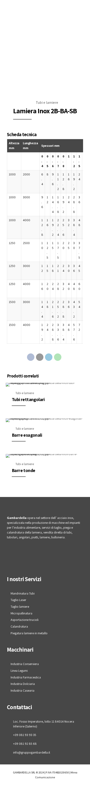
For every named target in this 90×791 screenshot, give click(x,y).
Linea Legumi (19, 670)
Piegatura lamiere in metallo (29, 633)
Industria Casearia (22, 690)
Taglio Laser (18, 600)
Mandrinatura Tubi (23, 593)
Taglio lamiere (20, 606)
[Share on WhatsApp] (57, 357)
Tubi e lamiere (47, 102)
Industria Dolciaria (23, 684)
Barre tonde (23, 470)
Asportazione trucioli (25, 620)
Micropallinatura (21, 613)
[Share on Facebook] (30, 357)
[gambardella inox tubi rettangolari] (45, 384)
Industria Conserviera (25, 664)
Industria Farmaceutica (26, 677)
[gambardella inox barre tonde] (45, 456)
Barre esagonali (27, 435)
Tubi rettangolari (28, 399)
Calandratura (19, 626)
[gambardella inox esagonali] (45, 420)
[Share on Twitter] (39, 357)
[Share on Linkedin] (48, 357)
